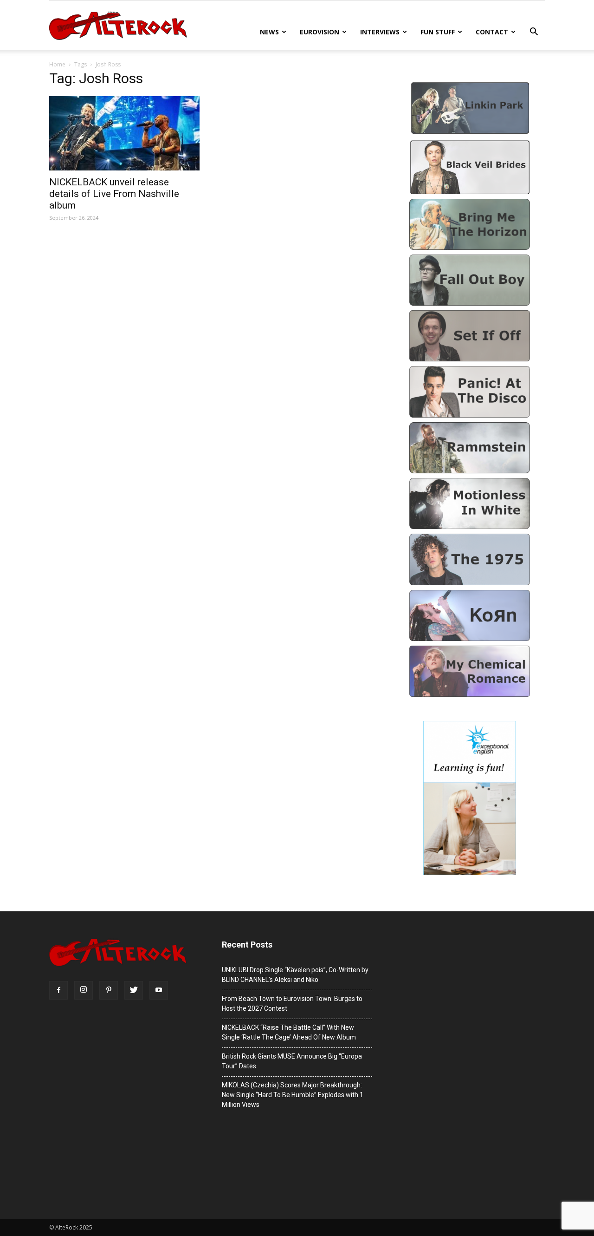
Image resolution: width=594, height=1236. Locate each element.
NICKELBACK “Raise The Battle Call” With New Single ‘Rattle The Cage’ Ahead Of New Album (289, 1032)
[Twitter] (133, 990)
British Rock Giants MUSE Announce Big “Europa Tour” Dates (292, 1061)
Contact (492, 31)
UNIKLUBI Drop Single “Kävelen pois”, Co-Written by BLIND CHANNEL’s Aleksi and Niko (295, 974)
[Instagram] (83, 990)
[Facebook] (58, 990)
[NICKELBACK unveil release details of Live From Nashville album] (124, 133)
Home (57, 64)
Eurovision (319, 31)
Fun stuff (437, 31)
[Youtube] (158, 990)
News (269, 31)
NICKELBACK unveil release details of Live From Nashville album (114, 194)
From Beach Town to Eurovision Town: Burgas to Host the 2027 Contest (292, 1003)
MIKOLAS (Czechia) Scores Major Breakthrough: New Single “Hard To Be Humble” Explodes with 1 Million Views (292, 1094)
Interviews (380, 31)
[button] (534, 32)
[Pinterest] (108, 990)
